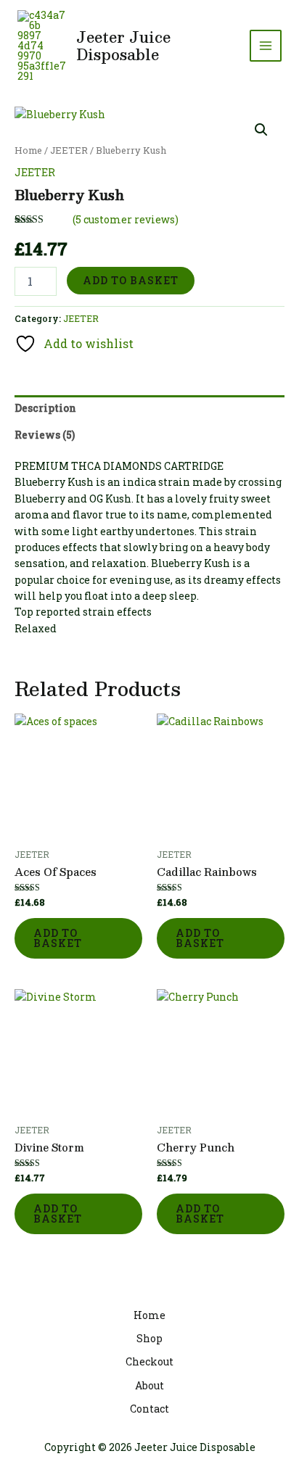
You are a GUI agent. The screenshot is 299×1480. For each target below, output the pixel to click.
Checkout (149, 1361)
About (149, 1385)
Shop (149, 1338)
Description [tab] (45, 408)
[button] (261, 130)
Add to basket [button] (57, 938)
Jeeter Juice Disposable (123, 46)
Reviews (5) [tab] (45, 435)
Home (28, 150)
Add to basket (131, 280)
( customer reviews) (126, 219)
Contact (149, 1408)
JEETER (69, 150)
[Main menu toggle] (266, 46)
